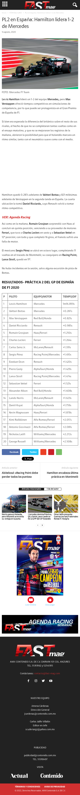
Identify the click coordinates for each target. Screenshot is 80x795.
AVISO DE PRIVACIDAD (54, 787)
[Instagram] (36, 681)
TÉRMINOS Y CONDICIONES (27, 787)
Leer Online (30, 605)
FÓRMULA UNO (15, 13)
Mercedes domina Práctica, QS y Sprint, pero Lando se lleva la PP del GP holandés (40, 517)
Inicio (4, 13)
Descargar (50, 605)
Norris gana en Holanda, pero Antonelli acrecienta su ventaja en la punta (13, 517)
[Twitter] (44, 681)
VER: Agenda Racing (16, 217)
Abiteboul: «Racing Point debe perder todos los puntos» (20, 475)
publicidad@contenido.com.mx (40, 755)
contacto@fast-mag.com (47, 673)
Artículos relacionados (31, 489)
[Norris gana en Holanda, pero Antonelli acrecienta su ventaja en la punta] (14, 504)
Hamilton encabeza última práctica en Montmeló (62, 475)
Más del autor (53, 489)
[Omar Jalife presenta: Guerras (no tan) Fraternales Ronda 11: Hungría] (66, 504)
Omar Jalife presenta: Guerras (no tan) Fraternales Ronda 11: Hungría (66, 517)
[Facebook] (29, 681)
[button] (74, 5)
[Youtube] (51, 681)
